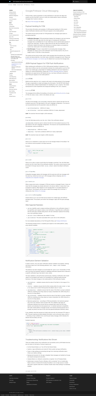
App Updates (12, 80)
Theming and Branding (14, 38)
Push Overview (13, 45)
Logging (11, 73)
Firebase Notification (61, 221)
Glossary (11, 17)
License (10, 20)
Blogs (28, 382)
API (10, 52)
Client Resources (12, 78)
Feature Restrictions (13, 82)
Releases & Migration (13, 15)
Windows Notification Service (16, 67)
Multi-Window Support (14, 40)
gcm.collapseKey (77, 27)
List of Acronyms (12, 19)
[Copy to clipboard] (69, 149)
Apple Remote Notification (17, 62)
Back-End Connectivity (14, 28)
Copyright (71, 380)
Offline (10, 29)
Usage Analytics (12, 85)
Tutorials (11, 380)
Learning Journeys (13, 378)
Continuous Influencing (32, 380)
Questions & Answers (32, 384)
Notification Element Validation (79, 34)
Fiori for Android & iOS (14, 35)
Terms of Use (72, 388)
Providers (13, 60)
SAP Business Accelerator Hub (53, 380)
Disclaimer (72, 382)
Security (11, 24)
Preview (32, 4)
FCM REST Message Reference (56, 71)
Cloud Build (11, 87)
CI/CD (10, 94)
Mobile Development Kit (15, 51)
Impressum (72, 386)
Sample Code (20, 4)
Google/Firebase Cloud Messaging (16, 64)
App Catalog (12, 91)
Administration (13, 71)
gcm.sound (76, 25)
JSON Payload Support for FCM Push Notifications (80, 14)
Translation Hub (12, 92)
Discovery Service (13, 89)
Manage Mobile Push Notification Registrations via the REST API (16, 57)
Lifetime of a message (39, 191)
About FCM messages (33, 21)
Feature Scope (73, 378)
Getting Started (12, 12)
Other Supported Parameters (80, 32)
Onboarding (11, 26)
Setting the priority (60, 93)
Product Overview (31, 378)
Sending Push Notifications (16, 54)
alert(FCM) (76, 16)
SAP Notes (48, 382)
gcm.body (76, 22)
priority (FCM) (77, 18)
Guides (14, 4)
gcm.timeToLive (77, 29)
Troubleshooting (12, 13)
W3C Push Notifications (17, 69)
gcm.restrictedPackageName (80, 30)
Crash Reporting (12, 76)
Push (10, 44)
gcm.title (76, 20)
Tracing (10, 75)
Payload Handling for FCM (78, 12)
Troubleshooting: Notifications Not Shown (79, 36)
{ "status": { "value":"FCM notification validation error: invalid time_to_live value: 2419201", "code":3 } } (48, 329)
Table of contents (78, 10)
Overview (10, 4)
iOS (10, 49)
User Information (12, 31)
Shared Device (12, 96)
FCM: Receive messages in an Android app (36, 58)
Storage (11, 33)
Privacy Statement (73, 384)
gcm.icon (76, 23)
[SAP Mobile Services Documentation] (10, 1)
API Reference (27, 4)
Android (11, 47)
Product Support (50, 378)
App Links (11, 36)
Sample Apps (12, 382)
